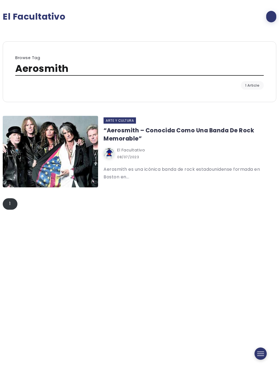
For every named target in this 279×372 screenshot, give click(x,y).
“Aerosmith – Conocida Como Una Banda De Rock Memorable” (179, 134)
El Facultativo (34, 16)
